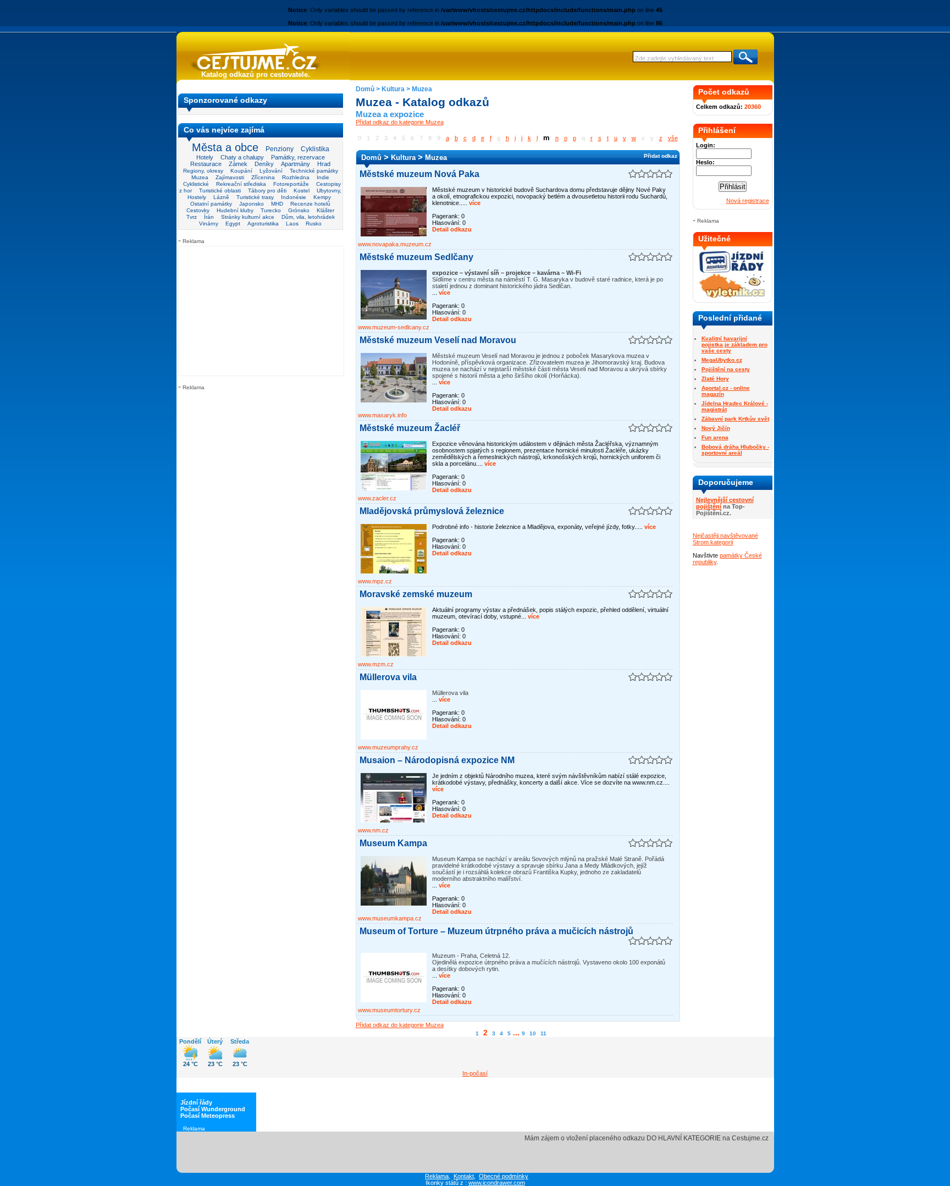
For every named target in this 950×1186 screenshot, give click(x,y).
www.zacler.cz (377, 498)
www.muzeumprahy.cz (388, 747)
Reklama (437, 1176)
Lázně (221, 197)
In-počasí (475, 1073)
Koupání (241, 171)
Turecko (271, 210)
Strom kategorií (713, 542)
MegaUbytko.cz (722, 360)
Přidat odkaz (660, 156)
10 (532, 1033)
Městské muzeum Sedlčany (416, 257)
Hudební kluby (235, 210)
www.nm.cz (373, 830)
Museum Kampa (393, 843)
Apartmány (295, 164)
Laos (292, 223)
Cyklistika (315, 148)
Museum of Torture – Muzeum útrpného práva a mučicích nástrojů (496, 931)
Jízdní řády (196, 1102)
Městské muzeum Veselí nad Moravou (438, 340)
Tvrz (191, 217)
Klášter (325, 210)
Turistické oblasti (220, 190)
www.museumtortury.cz (389, 1010)
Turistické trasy (255, 197)
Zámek (238, 164)
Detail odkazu (452, 229)
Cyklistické (196, 184)
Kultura (393, 89)
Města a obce (225, 147)
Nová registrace (747, 200)
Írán (209, 217)
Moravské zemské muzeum (416, 594)
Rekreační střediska (241, 184)
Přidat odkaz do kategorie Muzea (400, 122)
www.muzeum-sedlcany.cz (393, 327)
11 (543, 1033)
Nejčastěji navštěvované (725, 535)
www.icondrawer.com (496, 1182)
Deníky (264, 164)
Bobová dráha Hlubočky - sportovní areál (735, 450)
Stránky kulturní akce (247, 217)
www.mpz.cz (375, 581)
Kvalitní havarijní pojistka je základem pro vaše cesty (734, 344)
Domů (365, 89)
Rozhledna (296, 177)
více (473, 203)
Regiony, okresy (203, 171)
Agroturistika (263, 223)
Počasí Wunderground (212, 1109)
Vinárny (208, 223)
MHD (277, 204)
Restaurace (206, 164)
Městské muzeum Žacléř (410, 428)
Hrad (323, 164)
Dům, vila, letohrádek (308, 217)
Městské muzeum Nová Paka (419, 174)
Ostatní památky (211, 204)
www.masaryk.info (382, 415)
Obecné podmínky (503, 1176)
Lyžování (271, 171)
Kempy (322, 197)
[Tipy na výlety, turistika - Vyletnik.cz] (732, 295)
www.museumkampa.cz (390, 918)
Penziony (280, 149)
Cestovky (197, 210)
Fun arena (715, 437)
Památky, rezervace (298, 157)
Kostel (302, 190)
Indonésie (293, 197)
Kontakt (464, 1176)
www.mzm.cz (376, 664)
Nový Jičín (716, 428)
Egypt (232, 223)
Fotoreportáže (291, 184)
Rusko (314, 223)
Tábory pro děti (267, 190)
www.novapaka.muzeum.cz (395, 244)
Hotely (204, 157)
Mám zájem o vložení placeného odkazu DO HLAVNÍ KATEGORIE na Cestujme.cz (646, 1138)
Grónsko (299, 210)
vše (673, 138)
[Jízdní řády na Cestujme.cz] (732, 271)
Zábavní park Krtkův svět (735, 419)
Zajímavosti (230, 177)
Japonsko (251, 204)
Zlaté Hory (715, 379)
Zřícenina (263, 177)
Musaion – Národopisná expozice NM (437, 760)
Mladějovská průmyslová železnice (432, 511)
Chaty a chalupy (242, 157)
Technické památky (314, 171)
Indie (323, 177)
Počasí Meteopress (207, 1115)
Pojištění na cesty (726, 369)
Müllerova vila (388, 677)
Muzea (199, 177)
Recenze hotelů (310, 204)
